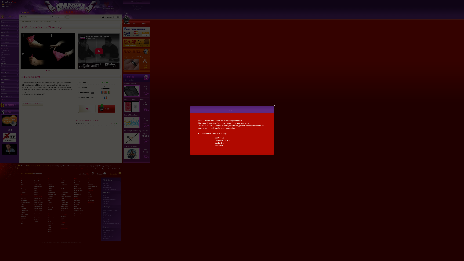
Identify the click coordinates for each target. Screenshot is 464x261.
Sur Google (219, 137)
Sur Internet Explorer (223, 140)
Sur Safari (219, 145)
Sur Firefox (219, 142)
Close (275, 105)
